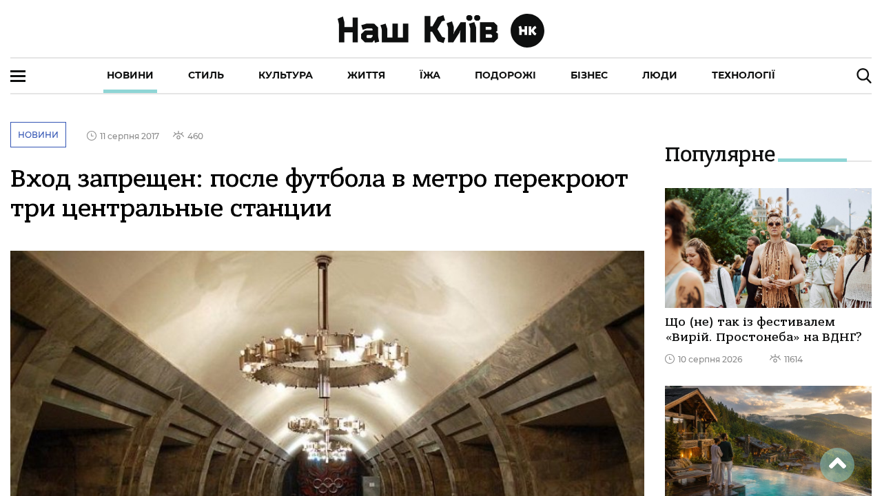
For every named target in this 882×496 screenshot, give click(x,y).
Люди (659, 75)
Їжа (430, 75)
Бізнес (589, 75)
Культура (285, 75)
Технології (743, 75)
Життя (366, 75)
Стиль (206, 75)
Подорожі (505, 75)
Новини (130, 75)
